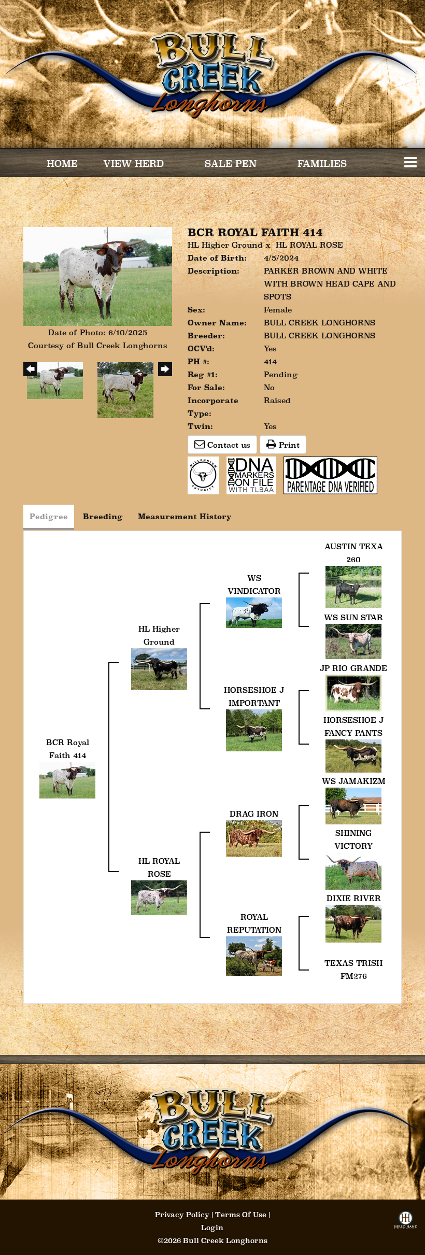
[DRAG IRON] (254, 837)
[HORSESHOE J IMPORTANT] (254, 729)
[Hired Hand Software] (405, 1223)
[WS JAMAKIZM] (353, 805)
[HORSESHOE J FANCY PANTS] (353, 755)
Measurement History (185, 516)
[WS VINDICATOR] (254, 611)
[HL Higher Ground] (159, 668)
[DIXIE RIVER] (353, 922)
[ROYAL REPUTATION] (254, 955)
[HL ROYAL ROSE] (159, 896)
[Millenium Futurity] (206, 474)
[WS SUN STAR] (353, 640)
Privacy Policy (182, 1214)
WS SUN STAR (353, 617)
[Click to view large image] (97, 275)
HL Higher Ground (226, 244)
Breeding (103, 516)
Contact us (227, 444)
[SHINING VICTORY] (353, 870)
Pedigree (49, 516)
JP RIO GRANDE (353, 668)
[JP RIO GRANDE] (353, 692)
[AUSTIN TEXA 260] (353, 585)
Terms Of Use (240, 1214)
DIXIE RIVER (354, 898)
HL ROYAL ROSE (309, 244)
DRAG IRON (254, 813)
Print (288, 444)
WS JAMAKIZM (354, 781)
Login (212, 1227)
